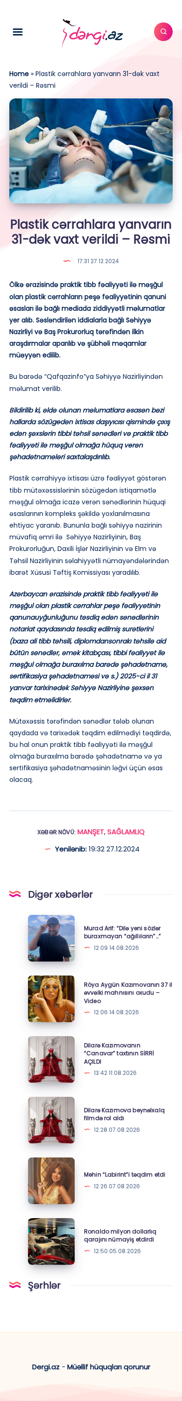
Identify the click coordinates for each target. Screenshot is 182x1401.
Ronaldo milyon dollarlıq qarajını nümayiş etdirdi (120, 1235)
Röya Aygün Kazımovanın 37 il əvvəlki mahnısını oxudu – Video (128, 993)
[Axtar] (163, 31)
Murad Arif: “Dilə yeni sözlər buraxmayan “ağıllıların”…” (122, 932)
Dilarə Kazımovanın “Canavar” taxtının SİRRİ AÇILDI (119, 1053)
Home (19, 73)
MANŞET (90, 831)
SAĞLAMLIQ (126, 831)
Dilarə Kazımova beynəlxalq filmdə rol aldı (124, 1114)
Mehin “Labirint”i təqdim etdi (124, 1174)
